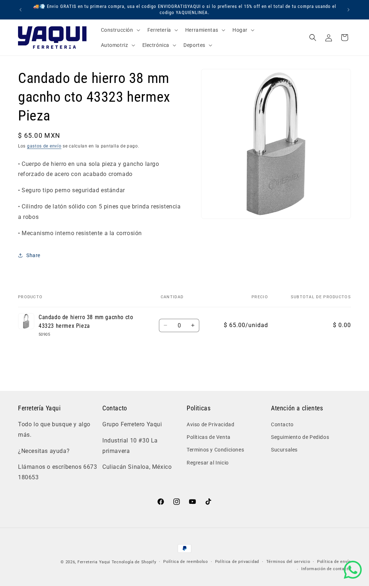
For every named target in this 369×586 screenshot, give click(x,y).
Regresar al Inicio (208, 463)
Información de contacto (326, 569)
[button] (120, 30)
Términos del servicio (288, 561)
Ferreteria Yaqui (94, 562)
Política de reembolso (185, 561)
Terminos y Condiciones (215, 450)
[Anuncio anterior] (20, 10)
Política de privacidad (237, 561)
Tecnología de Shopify (134, 562)
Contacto (282, 424)
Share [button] (33, 255)
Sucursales (284, 450)
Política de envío (334, 561)
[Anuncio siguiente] (348, 10)
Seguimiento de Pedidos (300, 437)
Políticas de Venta (209, 437)
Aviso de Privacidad (210, 424)
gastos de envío (44, 146)
